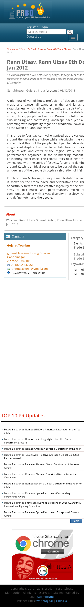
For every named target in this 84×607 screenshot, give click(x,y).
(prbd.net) (52, 90)
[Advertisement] (42, 347)
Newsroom (12, 49)
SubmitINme (45, 597)
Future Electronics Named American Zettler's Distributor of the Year (42, 448)
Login (44, 27)
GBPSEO (61, 601)
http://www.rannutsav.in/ (28, 272)
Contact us (34, 36)
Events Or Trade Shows (32, 49)
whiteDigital (44, 601)
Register (32, 27)
